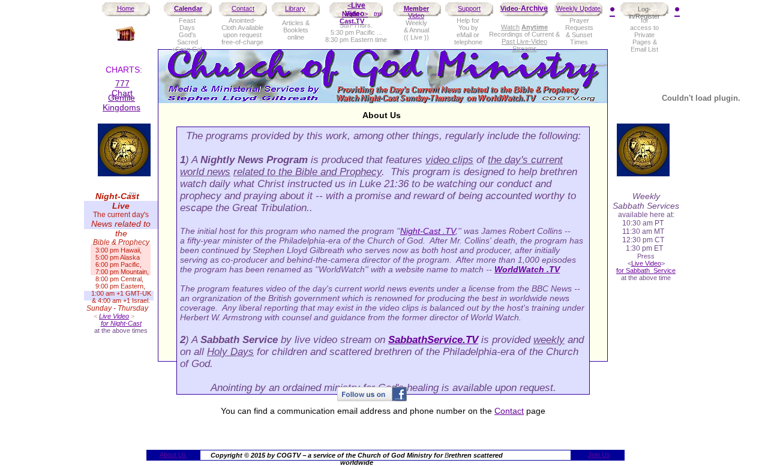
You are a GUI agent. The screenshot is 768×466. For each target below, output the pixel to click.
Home (125, 8)
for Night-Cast (121, 323)
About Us (173, 454)
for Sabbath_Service (646, 270)
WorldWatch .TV (527, 269)
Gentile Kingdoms (121, 102)
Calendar (188, 8)
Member (416, 8)
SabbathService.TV (433, 339)
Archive (534, 8)
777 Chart (122, 88)
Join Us (599, 454)
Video (509, 8)
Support (469, 8)
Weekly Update (578, 8)
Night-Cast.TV (352, 17)
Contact (243, 8)
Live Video (355, 9)
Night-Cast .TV (427, 231)
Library (295, 8)
